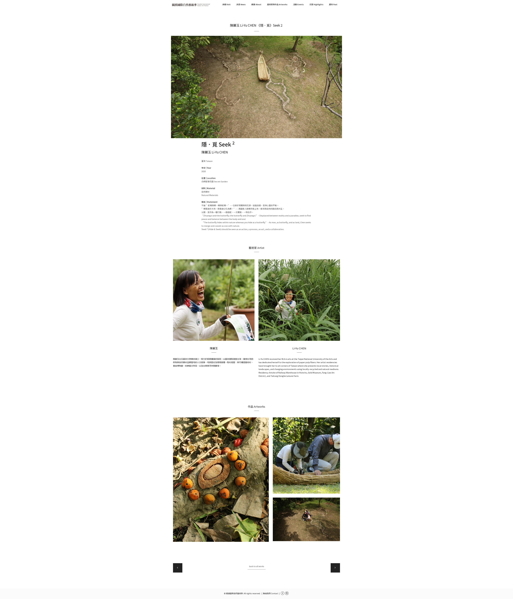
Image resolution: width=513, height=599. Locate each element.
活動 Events (298, 4)
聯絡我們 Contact (270, 593)
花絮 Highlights (316, 4)
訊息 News (241, 4)
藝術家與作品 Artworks (277, 4)
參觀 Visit (226, 4)
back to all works (256, 566)
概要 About (256, 4)
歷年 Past (333, 4)
